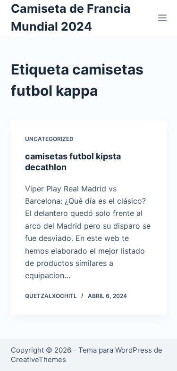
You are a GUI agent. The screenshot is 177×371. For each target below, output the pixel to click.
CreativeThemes (38, 359)
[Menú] (162, 18)
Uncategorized (49, 138)
